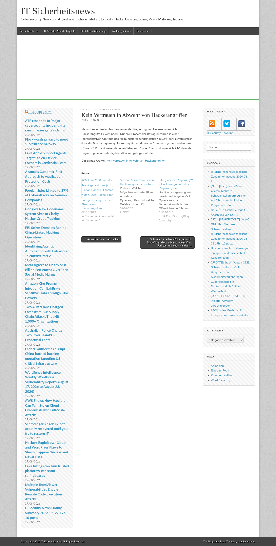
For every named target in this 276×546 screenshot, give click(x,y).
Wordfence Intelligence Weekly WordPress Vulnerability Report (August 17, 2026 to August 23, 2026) (46, 382)
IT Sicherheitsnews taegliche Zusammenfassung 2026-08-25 (229, 176)
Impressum (143, 31)
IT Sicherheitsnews (58, 10)
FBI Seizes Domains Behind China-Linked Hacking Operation (45, 232)
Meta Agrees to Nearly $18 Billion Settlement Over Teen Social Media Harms (46, 269)
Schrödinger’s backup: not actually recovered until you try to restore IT (46, 428)
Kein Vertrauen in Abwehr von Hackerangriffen (135, 160)
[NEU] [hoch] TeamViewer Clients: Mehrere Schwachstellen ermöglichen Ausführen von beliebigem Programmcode (229, 195)
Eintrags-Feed (220, 370)
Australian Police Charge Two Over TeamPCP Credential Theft (43, 335)
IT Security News (40, 111)
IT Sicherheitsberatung (93, 31)
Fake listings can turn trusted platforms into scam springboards (47, 471)
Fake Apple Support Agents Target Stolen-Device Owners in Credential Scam (45, 157)
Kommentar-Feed (222, 375)
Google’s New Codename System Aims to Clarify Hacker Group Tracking (44, 213)
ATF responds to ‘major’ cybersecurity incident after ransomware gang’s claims (46, 125)
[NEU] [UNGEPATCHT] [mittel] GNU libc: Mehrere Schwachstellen (230, 224)
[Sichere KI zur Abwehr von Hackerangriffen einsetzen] (139, 196)
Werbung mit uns (121, 31)
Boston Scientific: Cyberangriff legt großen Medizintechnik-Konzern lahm (230, 253)
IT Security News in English (59, 31)
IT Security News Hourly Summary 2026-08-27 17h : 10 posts (46, 512)
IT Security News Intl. (220, 132)
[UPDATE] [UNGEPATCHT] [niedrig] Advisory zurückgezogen (228, 300)
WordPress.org (220, 380)
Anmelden (217, 365)
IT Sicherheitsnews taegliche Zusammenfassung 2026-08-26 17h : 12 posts (229, 238)
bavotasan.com (246, 541)
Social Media (27, 31)
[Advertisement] (138, 71)
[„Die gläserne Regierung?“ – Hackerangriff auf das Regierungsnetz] (178, 200)
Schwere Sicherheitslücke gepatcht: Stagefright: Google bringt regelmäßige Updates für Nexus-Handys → (169, 242)
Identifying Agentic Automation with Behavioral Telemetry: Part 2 (46, 251)
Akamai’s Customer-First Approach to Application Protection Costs (44, 176)
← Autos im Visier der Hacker (101, 239)
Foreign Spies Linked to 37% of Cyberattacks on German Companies (46, 195)
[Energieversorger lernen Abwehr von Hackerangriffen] (98, 188)
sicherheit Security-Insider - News (101, 109)
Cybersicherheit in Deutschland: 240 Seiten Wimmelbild (226, 286)
